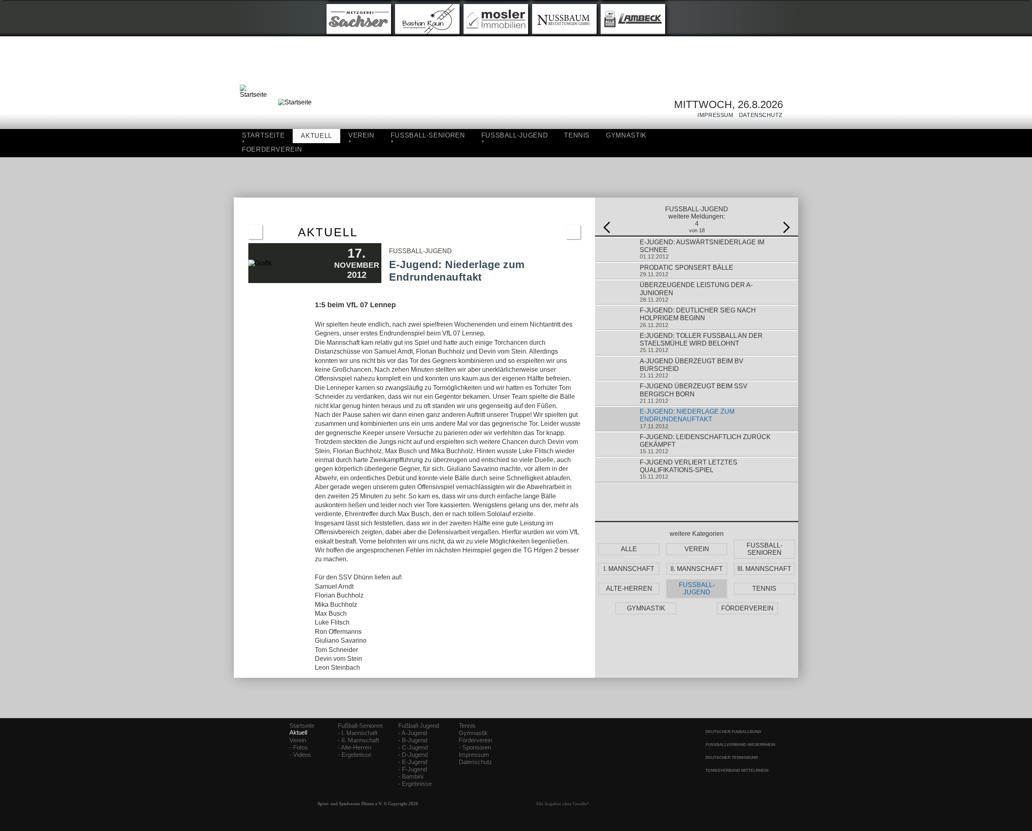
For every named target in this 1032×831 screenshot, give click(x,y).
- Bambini (410, 776)
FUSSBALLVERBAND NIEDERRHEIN (740, 744)
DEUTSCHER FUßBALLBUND (733, 731)
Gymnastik (626, 135)
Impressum (713, 115)
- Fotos (298, 747)
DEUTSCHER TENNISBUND (731, 757)
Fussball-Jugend (514, 135)
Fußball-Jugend (418, 726)
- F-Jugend (412, 769)
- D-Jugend (413, 755)
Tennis (577, 135)
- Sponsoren (475, 747)
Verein (361, 135)
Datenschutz (758, 115)
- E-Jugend (412, 762)
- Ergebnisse (354, 755)
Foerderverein (272, 149)
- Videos (300, 755)
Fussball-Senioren (428, 135)
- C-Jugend (413, 747)
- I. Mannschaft (357, 733)
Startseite (263, 135)
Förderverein (475, 740)
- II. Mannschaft (358, 740)
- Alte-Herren (354, 747)
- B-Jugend (412, 740)
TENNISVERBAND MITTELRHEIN (736, 770)
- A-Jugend (412, 733)
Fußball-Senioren (360, 726)
